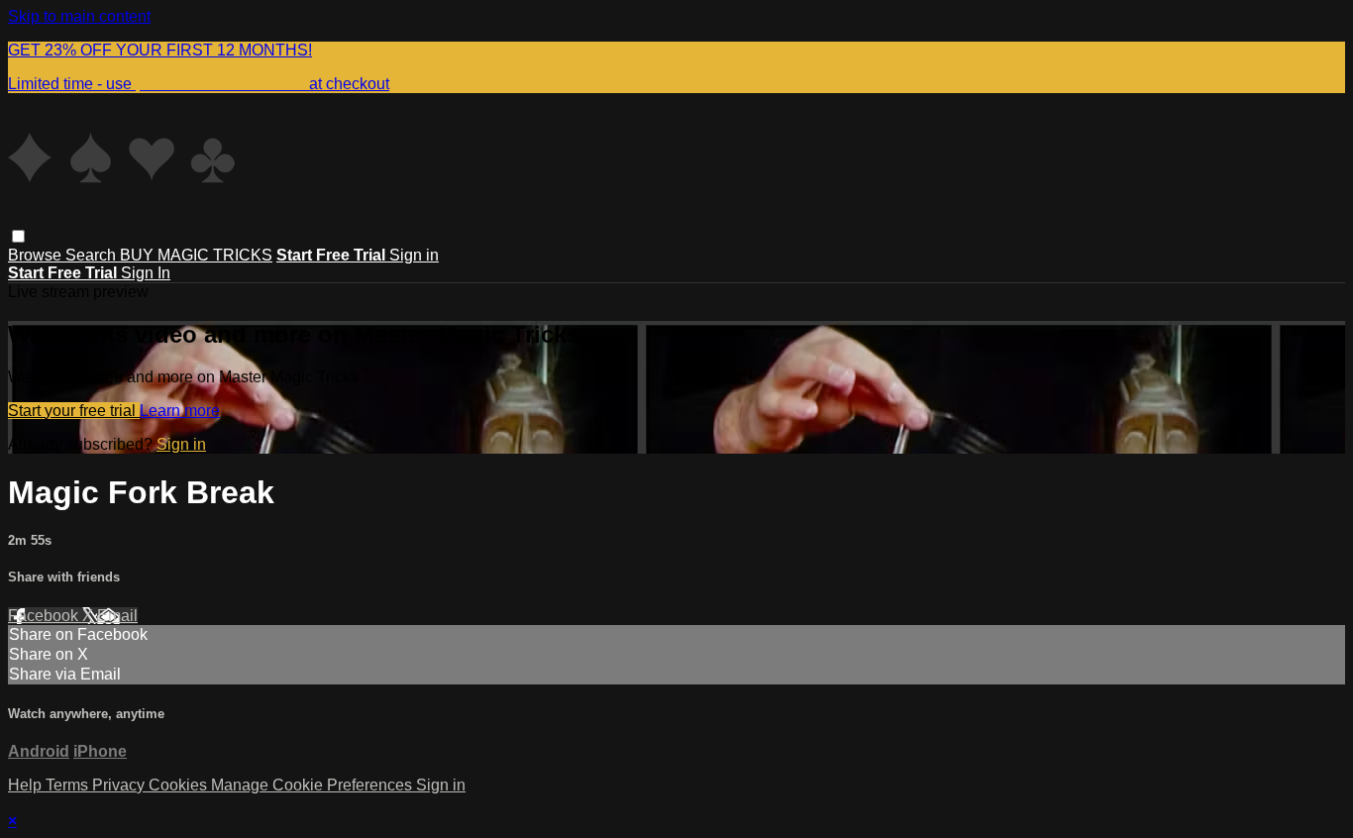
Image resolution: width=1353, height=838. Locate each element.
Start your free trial (74, 410)
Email (117, 615)
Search (92, 255)
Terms (69, 785)
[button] (18, 236)
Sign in (414, 255)
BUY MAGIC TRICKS (196, 255)
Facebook (45, 615)
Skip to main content (79, 16)
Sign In (145, 272)
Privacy (120, 785)
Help (27, 785)
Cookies (180, 785)
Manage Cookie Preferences (313, 785)
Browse (36, 255)
